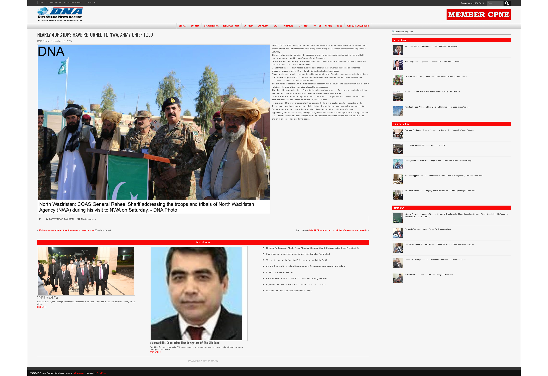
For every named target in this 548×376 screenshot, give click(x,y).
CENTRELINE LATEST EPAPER (358, 25)
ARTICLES (183, 25)
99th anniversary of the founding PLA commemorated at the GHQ (296, 260)
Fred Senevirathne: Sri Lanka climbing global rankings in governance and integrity (439, 244)
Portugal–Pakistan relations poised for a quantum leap (428, 229)
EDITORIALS (248, 25)
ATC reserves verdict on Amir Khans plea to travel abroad (66, 230)
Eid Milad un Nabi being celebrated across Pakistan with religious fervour (436, 76)
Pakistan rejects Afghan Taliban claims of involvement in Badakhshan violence (438, 107)
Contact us (91, 3)
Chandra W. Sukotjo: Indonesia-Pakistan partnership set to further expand (436, 259)
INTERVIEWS (288, 25)
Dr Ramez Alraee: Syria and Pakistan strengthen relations (429, 274)
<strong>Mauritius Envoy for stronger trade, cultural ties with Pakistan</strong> (438, 160)
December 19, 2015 (61, 41)
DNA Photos (263, 25)
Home (41, 3)
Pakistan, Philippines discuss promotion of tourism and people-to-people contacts (439, 130)
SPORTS (328, 25)
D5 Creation (79, 373)
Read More (42, 306)
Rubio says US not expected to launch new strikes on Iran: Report (432, 61)
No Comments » (88, 219)
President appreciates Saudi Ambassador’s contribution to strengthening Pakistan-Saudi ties (444, 175)
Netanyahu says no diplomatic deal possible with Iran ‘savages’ (431, 46)
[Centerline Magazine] (402, 32)
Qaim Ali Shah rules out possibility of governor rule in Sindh (337, 230)
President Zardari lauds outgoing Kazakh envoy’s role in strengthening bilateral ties (440, 190)
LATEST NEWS (303, 25)
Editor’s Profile (54, 3)
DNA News (43, 41)
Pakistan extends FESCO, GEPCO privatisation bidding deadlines (297, 278)
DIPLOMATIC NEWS (211, 25)
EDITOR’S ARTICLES (231, 25)
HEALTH (276, 25)
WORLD (339, 25)
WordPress (101, 373)
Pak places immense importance (298, 254)
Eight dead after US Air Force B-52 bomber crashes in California (296, 284)
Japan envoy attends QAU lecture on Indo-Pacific (425, 145)
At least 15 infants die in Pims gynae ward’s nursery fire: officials (432, 91)
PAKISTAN (317, 25)
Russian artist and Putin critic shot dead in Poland (289, 290)
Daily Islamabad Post (73, 3)
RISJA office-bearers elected (279, 272)
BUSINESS (195, 25)
